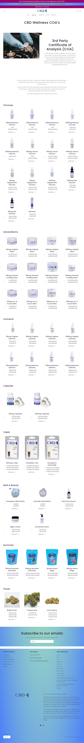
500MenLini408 (53, 372)
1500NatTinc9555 (52, 129)
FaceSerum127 (69, 504)
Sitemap (59, 688)
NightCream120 (16, 531)
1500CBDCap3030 (43, 418)
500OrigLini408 (53, 343)
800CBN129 (73, 187)
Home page (6, 655)
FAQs (58, 659)
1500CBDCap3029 (42, 416)
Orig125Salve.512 (12, 254)
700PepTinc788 (32, 189)
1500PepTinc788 (52, 189)
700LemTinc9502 (52, 158)
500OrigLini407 (53, 341)
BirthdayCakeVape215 (13, 469)
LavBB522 (42, 506)
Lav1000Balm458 (72, 306)
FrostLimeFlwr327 (33, 614)
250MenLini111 (32, 372)
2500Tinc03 (72, 127)
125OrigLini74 (12, 341)
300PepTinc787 (12, 187)
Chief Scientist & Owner (9, 662)
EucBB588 (16, 506)
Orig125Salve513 (12, 256)
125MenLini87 (12, 370)
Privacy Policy (60, 668)
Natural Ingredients (8, 664)
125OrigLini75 (12, 343)
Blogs (58, 657)
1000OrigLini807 (72, 343)
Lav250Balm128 (32, 306)
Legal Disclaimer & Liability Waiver (65, 678)
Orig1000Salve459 (73, 256)
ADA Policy (59, 666)
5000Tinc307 (12, 156)
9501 (12, 127)
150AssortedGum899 (12, 575)
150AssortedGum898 (12, 573)
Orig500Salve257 (52, 254)
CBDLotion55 (42, 531)
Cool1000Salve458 (73, 280)
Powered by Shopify (77, 736)
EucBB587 (16, 504)
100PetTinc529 (13, 218)
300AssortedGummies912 (33, 573)
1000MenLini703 (72, 372)
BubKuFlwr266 (12, 616)
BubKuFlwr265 (12, 614)
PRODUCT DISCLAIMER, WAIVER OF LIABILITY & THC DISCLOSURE (67, 681)
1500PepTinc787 (52, 187)
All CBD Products (7, 657)
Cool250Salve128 (32, 280)
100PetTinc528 (13, 216)
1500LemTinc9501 (72, 156)
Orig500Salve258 (52, 256)
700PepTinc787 (32, 187)
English (6, 737)
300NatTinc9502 (12, 129)
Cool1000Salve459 (73, 282)
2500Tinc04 (72, 129)
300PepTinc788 (12, 189)
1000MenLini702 (72, 370)
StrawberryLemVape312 (52, 467)
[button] (4, 10)
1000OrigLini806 (72, 341)
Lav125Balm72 (12, 306)
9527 (32, 127)
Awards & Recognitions (9, 659)
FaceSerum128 (69, 506)
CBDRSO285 (32, 214)
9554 (52, 127)
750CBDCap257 (16, 416)
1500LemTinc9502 (73, 158)
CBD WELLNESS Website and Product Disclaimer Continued (65, 685)
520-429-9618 (38, 658)
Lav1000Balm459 (72, 308)
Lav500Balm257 (52, 306)
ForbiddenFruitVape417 (32, 465)
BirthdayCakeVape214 (13, 467)
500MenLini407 (53, 370)
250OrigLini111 (32, 343)
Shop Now (11, 132)
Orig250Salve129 (32, 256)
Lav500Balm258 (52, 308)
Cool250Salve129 (32, 282)
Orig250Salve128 (32, 254)
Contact (59, 664)
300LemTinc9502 (32, 158)
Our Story (5, 666)
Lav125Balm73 (12, 308)
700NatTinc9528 (32, 129)
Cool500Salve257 (52, 280)
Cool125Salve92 (12, 282)
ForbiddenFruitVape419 (32, 469)
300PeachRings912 (73, 573)
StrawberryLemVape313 (52, 469)
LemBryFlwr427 (52, 613)
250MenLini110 (32, 370)
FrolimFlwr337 (33, 613)
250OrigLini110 (32, 341)
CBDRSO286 (32, 216)
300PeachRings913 (73, 575)
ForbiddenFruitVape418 (32, 467)
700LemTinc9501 (52, 156)
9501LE (32, 156)
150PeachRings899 (53, 575)
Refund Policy (60, 671)
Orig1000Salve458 (73, 254)
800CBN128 (73, 185)
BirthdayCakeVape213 (13, 465)
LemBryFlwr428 (52, 614)
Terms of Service (61, 675)
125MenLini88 (12, 372)
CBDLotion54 (42, 529)
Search (58, 655)
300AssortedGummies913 (33, 575)
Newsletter (59, 662)
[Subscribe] (52, 641)
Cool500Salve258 (52, 282)
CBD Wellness (70, 736)
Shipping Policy (60, 673)
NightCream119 (16, 529)
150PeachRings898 (53, 573)
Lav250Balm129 (33, 308)
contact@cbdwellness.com (41, 661)
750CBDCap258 (16, 418)
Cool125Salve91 (13, 280)
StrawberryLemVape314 (52, 471)
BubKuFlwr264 (13, 613)
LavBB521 (42, 504)
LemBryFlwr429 (52, 616)
